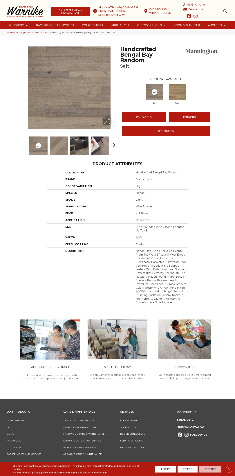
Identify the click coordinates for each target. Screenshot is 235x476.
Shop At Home (129, 427)
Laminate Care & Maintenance (82, 440)
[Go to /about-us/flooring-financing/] (185, 350)
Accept (166, 469)
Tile (8, 427)
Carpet (11, 433)
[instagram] (195, 16)
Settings (210, 469)
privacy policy (40, 472)
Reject (187, 469)
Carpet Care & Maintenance (81, 427)
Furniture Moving (132, 440)
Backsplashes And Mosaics (23, 454)
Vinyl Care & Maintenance (79, 447)
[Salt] (154, 92)
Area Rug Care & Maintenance (82, 454)
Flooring (20, 32)
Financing (185, 419)
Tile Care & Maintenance (78, 420)
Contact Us (143, 117)
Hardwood (32, 32)
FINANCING (189, 117)
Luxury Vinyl (14, 447)
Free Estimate (129, 420)
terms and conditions (70, 472)
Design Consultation (133, 433)
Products (45, 32)
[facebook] (189, 16)
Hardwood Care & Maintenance (84, 433)
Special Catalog (190, 427)
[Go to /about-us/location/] (118, 350)
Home (10, 32)
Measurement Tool (132, 447)
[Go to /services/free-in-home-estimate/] (50, 350)
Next (113, 144)
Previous (25, 144)
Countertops (15, 420)
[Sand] (177, 92)
